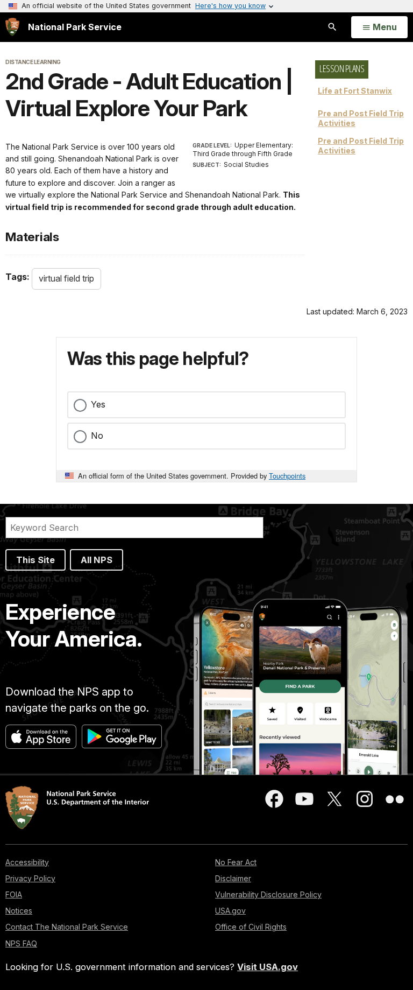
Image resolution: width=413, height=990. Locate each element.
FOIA (13, 894)
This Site (35, 559)
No (97, 435)
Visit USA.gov (267, 966)
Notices (18, 910)
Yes (98, 404)
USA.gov (230, 910)
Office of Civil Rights (251, 926)
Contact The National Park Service (66, 926)
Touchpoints (287, 476)
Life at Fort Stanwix (355, 90)
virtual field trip (66, 278)
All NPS (96, 559)
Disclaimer (233, 878)
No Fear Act (236, 862)
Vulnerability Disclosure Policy (268, 894)
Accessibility (27, 862)
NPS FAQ (21, 943)
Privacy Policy (30, 878)
